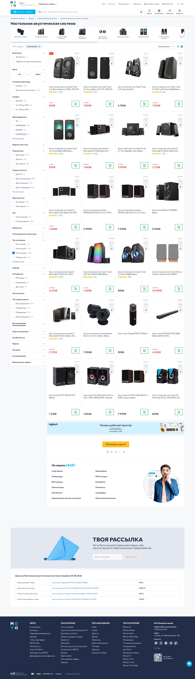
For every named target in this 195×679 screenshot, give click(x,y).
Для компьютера (23, 178)
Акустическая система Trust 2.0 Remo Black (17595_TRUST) (75, 594)
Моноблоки (57, 493)
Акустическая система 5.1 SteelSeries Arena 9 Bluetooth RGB (75, 588)
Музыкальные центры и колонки (66, 498)
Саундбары (100, 493)
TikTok (176, 643)
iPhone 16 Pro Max (130, 637)
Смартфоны (57, 471)
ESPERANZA (21, 134)
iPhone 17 (127, 656)
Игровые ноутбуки (131, 653)
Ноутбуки (127, 649)
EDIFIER (19, 130)
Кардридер (21, 282)
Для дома (20, 155)
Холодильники (129, 646)
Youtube (156, 643)
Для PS (19, 174)
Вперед (184, 33)
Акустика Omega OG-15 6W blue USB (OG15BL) (70, 582)
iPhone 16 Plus (129, 630)
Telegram (171, 643)
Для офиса (20, 163)
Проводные (21, 308)
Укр (178, 4)
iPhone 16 (127, 627)
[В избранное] (77, 58)
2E (17, 121)
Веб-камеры (57, 482)
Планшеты (100, 487)
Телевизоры (57, 476)
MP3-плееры (101, 476)
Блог (104, 4)
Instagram (166, 643)
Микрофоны (101, 471)
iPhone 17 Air (128, 659)
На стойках (21, 244)
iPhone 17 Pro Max (130, 665)
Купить (75, 103)
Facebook (161, 643)
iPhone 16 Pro (128, 633)
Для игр (19, 159)
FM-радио (20, 278)
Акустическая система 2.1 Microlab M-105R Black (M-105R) (74, 599)
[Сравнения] (77, 63)
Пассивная (21, 206)
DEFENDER (21, 125)
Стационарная (22, 221)
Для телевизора (23, 187)
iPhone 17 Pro (128, 662)
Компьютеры (58, 487)
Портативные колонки (105, 498)
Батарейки (100, 482)
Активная (20, 202)
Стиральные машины (132, 643)
